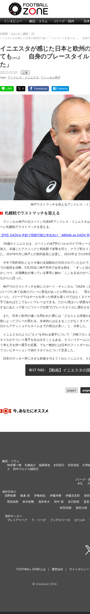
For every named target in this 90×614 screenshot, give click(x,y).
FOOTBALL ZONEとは (31, 569)
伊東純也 (39, 495)
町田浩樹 (65, 507)
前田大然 (81, 507)
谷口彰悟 (73, 501)
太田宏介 (59, 465)
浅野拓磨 (10, 495)
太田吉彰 (73, 465)
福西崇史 (44, 465)
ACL (80, 483)
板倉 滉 (25, 495)
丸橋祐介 (30, 465)
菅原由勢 (12, 501)
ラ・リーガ (38, 520)
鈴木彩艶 (28, 501)
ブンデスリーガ (60, 520)
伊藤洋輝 (55, 495)
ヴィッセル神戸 (51, 77)
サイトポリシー (79, 569)
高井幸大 (44, 501)
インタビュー (13, 21)
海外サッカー (13, 516)
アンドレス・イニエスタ (23, 77)
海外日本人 (9, 491)
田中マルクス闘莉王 (26, 469)
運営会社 (57, 569)
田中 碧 (59, 501)
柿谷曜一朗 (14, 465)
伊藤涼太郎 (73, 495)
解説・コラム (38, 21)
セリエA (79, 520)
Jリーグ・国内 (64, 21)
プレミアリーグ (17, 520)
